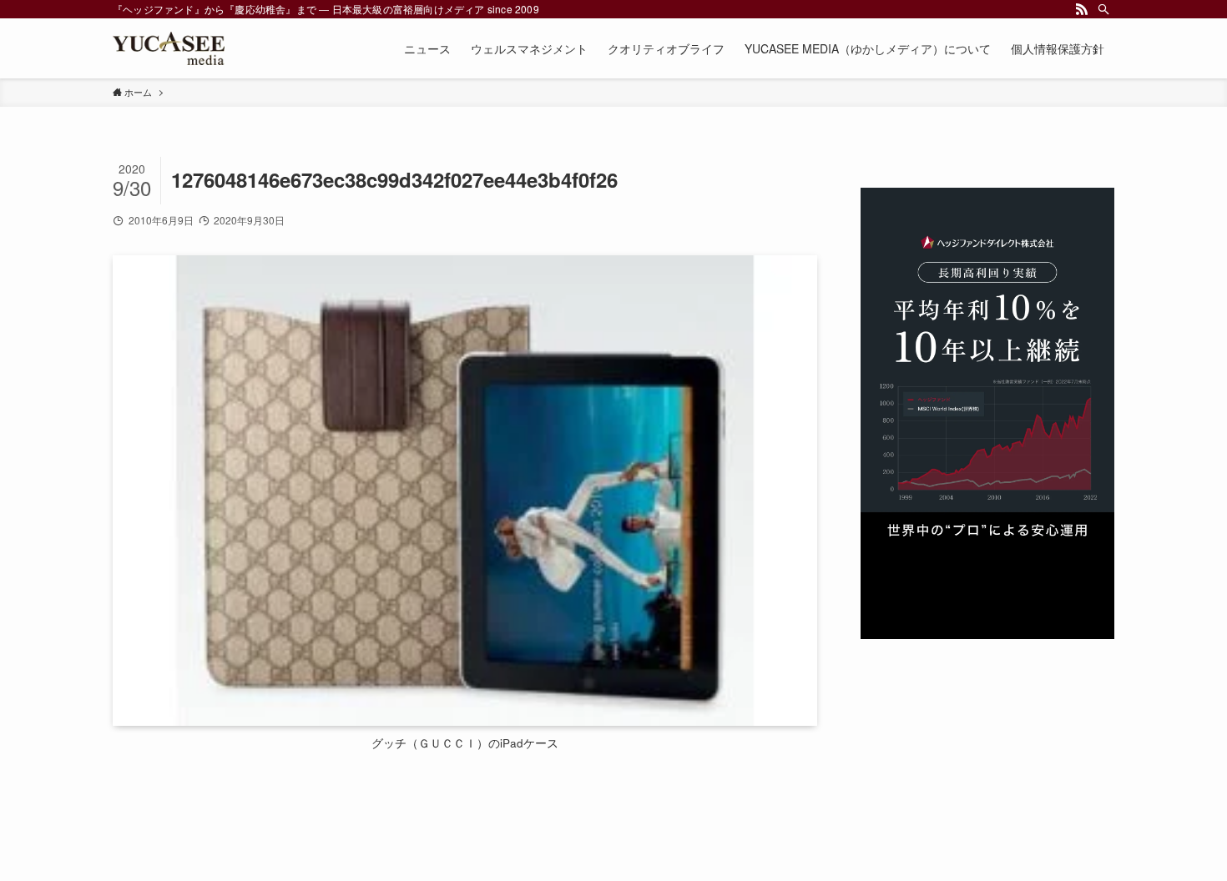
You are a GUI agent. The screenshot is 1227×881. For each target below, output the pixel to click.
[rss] (1082, 9)
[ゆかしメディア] (169, 48)
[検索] (1103, 9)
